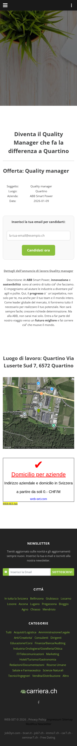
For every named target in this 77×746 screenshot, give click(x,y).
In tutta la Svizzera (16, 598)
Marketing (52, 654)
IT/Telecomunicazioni (30, 654)
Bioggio (64, 604)
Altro (66, 676)
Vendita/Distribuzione (46, 676)
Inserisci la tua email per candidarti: (38, 222)
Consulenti (41, 637)
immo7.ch (52, 733)
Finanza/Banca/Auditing (50, 643)
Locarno (66, 598)
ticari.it (27, 733)
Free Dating (47, 737)
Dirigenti (55, 637)
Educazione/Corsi (21, 643)
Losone (11, 604)
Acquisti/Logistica (25, 632)
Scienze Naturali (53, 670)
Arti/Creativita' (23, 637)
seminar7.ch (30, 737)
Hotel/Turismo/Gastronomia (37, 659)
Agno (25, 609)
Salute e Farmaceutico (26, 670)
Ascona (23, 604)
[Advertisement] (38, 59)
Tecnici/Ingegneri (19, 676)
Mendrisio (49, 609)
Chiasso (35, 609)
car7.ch (66, 733)
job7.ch (39, 733)
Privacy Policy (37, 719)
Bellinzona (37, 598)
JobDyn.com (12, 733)
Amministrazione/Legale (54, 632)
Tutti (9, 632)
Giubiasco (52, 598)
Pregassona (49, 604)
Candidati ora (38, 250)
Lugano (35, 604)
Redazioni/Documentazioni (27, 665)
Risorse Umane (56, 665)
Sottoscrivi (62, 572)
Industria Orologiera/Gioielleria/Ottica (37, 648)
